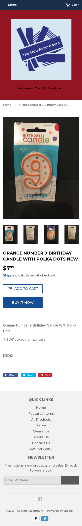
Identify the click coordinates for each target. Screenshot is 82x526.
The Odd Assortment (29, 510)
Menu (12, 5)
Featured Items (41, 413)
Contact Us (41, 443)
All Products (41, 419)
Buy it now (23, 303)
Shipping (10, 275)
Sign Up (69, 480)
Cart (75, 5)
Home (7, 104)
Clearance (41, 431)
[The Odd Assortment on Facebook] (40, 499)
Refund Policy (41, 449)
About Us (41, 437)
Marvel (41, 425)
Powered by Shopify (60, 510)
